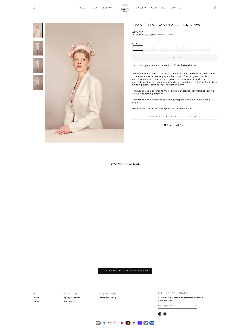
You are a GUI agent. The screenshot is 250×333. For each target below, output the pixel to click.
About (83, 8)
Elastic (137, 43)
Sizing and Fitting (108, 297)
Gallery (141, 8)
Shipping (149, 34)
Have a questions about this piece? (175, 116)
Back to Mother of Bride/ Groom (126, 271)
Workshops (158, 8)
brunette (150, 48)
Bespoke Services (108, 293)
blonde (177, 48)
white (205, 48)
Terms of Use (68, 301)
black (138, 48)
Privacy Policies (70, 293)
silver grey (191, 48)
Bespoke (108, 8)
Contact (177, 8)
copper (164, 48)
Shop (94, 8)
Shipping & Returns (71, 297)
